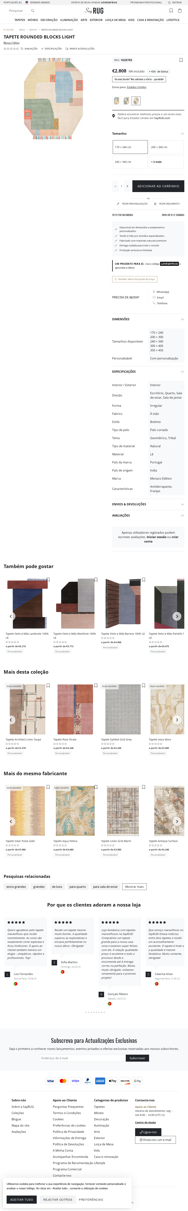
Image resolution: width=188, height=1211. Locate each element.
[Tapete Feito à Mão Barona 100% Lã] (123, 603)
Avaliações (31, 48)
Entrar (177, 2)
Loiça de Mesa (115, 20)
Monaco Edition (11, 43)
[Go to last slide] (11, 616)
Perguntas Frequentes (68, 1107)
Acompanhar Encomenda (70, 1157)
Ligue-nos (150, 1132)
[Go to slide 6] (96, 1012)
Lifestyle (173, 20)
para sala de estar (105, 887)
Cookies (58, 1119)
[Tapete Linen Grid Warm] (123, 811)
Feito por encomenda (122, 215)
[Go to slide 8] (101, 1012)
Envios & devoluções (82, 48)
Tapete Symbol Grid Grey (116, 739)
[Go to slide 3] (89, 1012)
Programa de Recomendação (73, 1163)
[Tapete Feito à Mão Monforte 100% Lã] (75, 603)
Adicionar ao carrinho (158, 186)
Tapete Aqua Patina (65, 841)
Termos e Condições (67, 1113)
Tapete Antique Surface (163, 841)
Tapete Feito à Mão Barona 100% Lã (123, 633)
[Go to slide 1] (84, 1012)
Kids (131, 20)
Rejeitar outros (57, 1199)
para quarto (78, 887)
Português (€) (13, 2)
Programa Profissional (146, 2)
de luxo (57, 887)
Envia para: (119, 87)
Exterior (96, 20)
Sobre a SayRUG (23, 1107)
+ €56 (152, 71)
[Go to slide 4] (91, 1012)
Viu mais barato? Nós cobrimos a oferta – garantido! (139, 79)
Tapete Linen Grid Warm (116, 841)
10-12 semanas (173, 215)
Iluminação (69, 20)
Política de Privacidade (68, 1132)
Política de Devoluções (68, 1144)
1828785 (126, 60)
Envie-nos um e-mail (157, 1140)
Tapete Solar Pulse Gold (20, 841)
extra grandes (16, 887)
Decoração (49, 20)
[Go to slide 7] (99, 1012)
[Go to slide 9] (104, 1012)
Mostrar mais (134, 887)
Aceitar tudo (21, 1199)
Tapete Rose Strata (64, 739)
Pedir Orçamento (169, 203)
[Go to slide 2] (86, 1012)
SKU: (117, 60)
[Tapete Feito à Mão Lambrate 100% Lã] (27, 603)
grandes (39, 887)
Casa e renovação (150, 20)
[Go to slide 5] (94, 1012)
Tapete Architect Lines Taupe (23, 739)
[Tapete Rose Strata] (75, 709)
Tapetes (20, 20)
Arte (84, 20)
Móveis (33, 20)
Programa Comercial (67, 1169)
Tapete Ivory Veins (160, 739)
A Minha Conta (63, 1150)
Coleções (18, 1113)
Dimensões (120, 319)
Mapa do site (20, 1125)
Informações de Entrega (69, 1138)
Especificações (53, 48)
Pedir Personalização (135, 203)
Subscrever (137, 1058)
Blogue (16, 1119)
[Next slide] (177, 616)
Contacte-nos (62, 1175)
